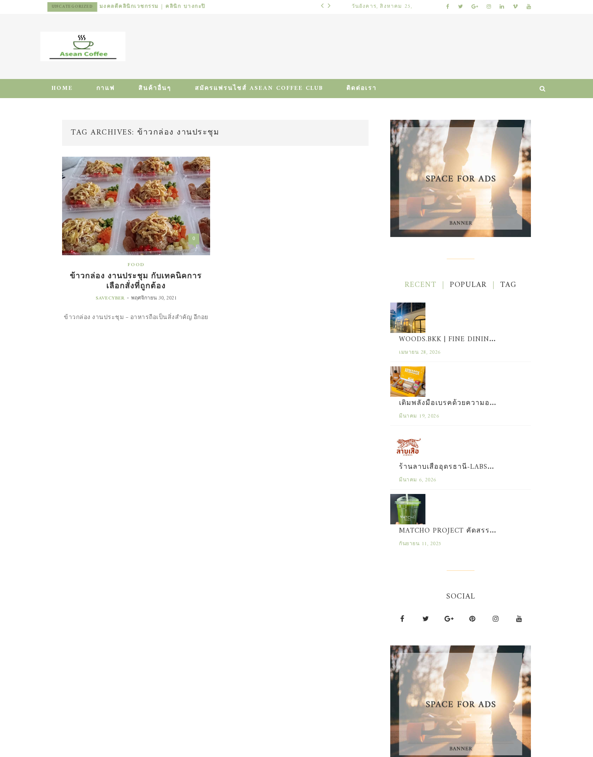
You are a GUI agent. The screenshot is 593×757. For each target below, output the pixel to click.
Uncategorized (72, 6)
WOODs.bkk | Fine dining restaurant (472, 339)
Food (136, 265)
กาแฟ (105, 88)
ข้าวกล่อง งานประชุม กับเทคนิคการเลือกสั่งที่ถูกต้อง (136, 281)
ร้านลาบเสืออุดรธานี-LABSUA (448, 467)
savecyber (110, 298)
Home (62, 88)
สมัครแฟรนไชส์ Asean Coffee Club (259, 88)
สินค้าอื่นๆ (154, 88)
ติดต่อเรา (361, 88)
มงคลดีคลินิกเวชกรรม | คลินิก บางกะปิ (152, 6)
